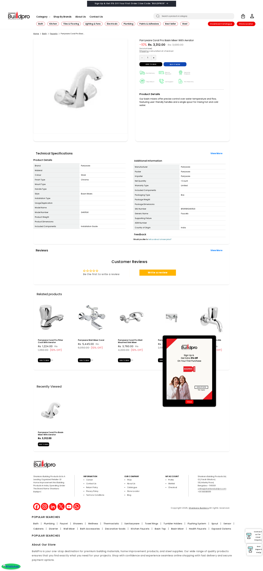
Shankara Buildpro (199, 507)
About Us (131, 483)
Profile (171, 479)
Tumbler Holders (172, 523)
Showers (78, 523)
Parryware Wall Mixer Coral (91, 340)
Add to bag (43, 444)
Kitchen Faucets (140, 528)
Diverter (53, 528)
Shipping (144, 51)
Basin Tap (160, 528)
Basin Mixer (177, 528)
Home (36, 33)
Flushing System (197, 523)
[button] (43, 15)
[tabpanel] (52, 332)
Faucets (54, 33)
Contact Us (91, 483)
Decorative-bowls (115, 528)
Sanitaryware (131, 523)
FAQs (129, 479)
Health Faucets (197, 528)
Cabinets (38, 528)
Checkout (172, 487)
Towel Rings (151, 523)
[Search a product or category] (158, 16)
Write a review (157, 272)
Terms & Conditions (95, 495)
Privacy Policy (92, 491)
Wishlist (171, 483)
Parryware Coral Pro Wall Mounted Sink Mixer (130, 341)
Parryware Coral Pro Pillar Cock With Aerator (50, 341)
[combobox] (193, 16)
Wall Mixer (69, 528)
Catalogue (132, 487)
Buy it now (175, 64)
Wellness (93, 523)
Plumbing (49, 523)
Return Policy (92, 487)
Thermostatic (111, 523)
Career (89, 479)
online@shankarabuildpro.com (212, 488)
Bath (44, 33)
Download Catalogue (221, 24)
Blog (129, 495)
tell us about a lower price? (160, 239)
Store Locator (246, 24)
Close (189, 402)
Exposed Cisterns (221, 528)
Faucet (64, 523)
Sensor (227, 523)
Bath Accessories (90, 528)
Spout (215, 523)
